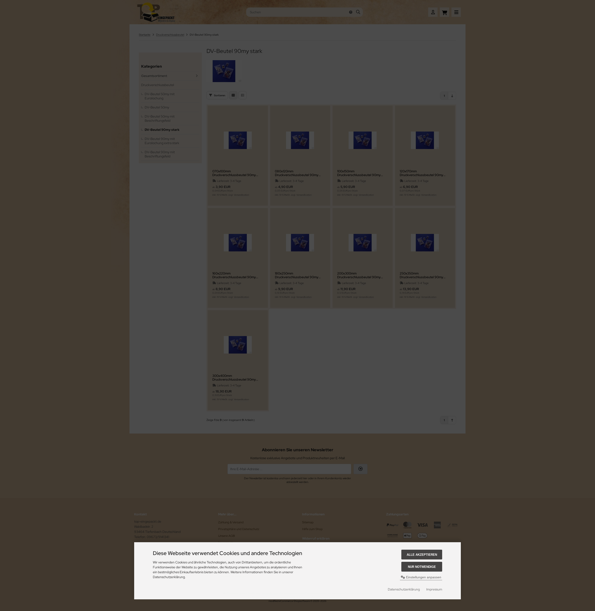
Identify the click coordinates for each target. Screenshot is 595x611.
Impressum (434, 589)
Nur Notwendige (422, 567)
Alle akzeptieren (422, 554)
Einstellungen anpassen (423, 577)
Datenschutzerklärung (404, 589)
